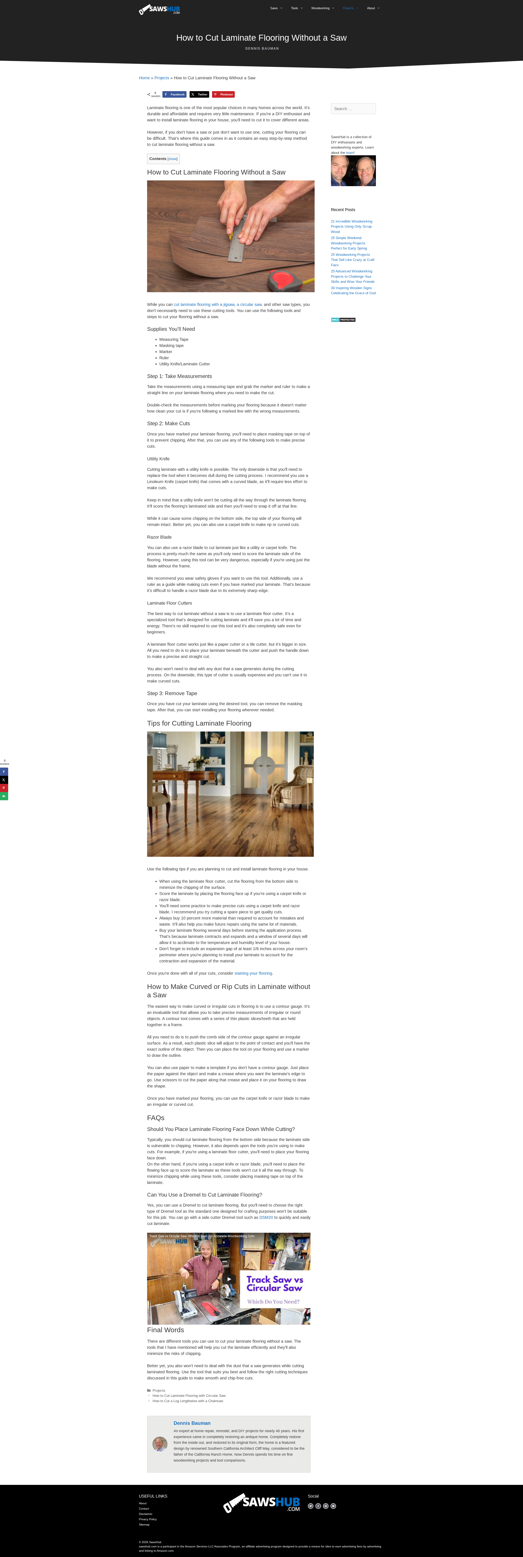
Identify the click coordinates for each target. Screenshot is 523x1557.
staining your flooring (253, 973)
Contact (144, 1508)
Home (144, 78)
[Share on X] (4, 780)
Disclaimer (145, 1514)
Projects (348, 8)
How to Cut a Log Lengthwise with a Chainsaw (188, 1401)
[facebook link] (310, 1506)
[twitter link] (326, 1506)
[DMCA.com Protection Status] (343, 321)
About (371, 8)
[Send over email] (4, 796)
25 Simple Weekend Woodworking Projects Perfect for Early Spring (349, 243)
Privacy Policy (148, 1519)
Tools (294, 8)
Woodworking (320, 8)
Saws (274, 8)
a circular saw (249, 304)
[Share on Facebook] (4, 771)
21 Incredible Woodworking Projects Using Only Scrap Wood (351, 226)
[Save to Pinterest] (4, 788)
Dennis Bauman (262, 48)
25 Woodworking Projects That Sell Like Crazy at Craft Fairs (352, 260)
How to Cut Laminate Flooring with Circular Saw (189, 1396)
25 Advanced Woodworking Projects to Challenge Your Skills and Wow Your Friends (353, 276)
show (173, 159)
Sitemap (144, 1524)
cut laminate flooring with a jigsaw (203, 304)
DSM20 (265, 1217)
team (350, 153)
